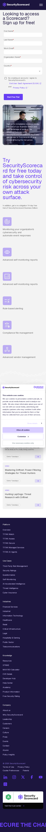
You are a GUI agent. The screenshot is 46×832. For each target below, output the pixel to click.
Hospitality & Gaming (11, 638)
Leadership (7, 719)
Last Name (9, 40)
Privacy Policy (19, 88)
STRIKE (6, 665)
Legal (5, 633)
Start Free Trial (13, 97)
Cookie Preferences (11, 770)
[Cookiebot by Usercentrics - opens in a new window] (33, 387)
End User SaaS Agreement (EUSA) (24, 83)
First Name (9, 31)
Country (8, 66)
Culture (6, 732)
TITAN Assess (9, 539)
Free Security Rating (11, 696)
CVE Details (7, 674)
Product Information (11, 692)
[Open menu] (41, 5)
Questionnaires (9, 575)
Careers (6, 728)
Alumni (5, 750)
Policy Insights (9, 754)
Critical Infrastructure (11, 629)
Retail (5, 624)
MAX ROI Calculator (11, 670)
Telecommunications (11, 647)
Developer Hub (9, 678)
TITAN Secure (9, 543)
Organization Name (12, 57)
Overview (6, 530)
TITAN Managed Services (13, 547)
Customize (22, 436)
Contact (6, 746)
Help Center (8, 683)
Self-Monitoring (9, 579)
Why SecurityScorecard (13, 715)
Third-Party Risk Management (15, 566)
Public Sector (8, 642)
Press (5, 737)
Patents (26, 770)
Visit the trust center (14, 806)
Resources (7, 661)
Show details (32, 423)
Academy (6, 687)
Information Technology (13, 616)
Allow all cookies (23, 430)
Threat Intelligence (10, 588)
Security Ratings (9, 570)
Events (5, 741)
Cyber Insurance (10, 593)
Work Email (9, 48)
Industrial (6, 611)
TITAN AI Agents (10, 552)
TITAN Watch (8, 534)
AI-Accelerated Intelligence (14, 584)
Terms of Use (8, 767)
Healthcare (7, 620)
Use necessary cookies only (23, 443)
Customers (7, 723)
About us (6, 710)
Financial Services (10, 607)
